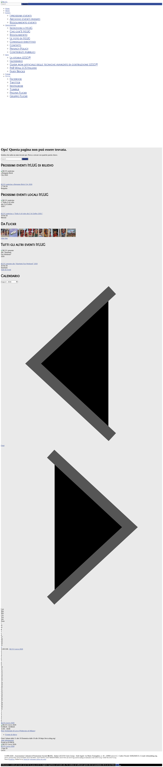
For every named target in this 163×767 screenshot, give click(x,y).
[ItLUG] (4, 2)
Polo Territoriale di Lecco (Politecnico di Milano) (18, 731)
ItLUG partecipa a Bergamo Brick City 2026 (16, 184)
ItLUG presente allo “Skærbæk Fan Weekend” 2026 (19, 264)
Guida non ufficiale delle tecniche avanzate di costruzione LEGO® (54, 64)
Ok (117, 765)
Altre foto (4, 238)
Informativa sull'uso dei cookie (38, 759)
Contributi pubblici (22, 52)
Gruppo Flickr (18, 96)
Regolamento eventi (23, 22)
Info (7, 55)
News (7, 11)
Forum (7, 74)
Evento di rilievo (11, 735)
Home (7, 9)
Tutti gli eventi (6, 270)
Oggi (2, 446)
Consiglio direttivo (23, 41)
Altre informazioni (7, 740)
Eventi (7, 13)
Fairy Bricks (17, 71)
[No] (120, 765)
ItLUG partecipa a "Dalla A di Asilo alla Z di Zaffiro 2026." (22, 214)
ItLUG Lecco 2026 (16, 649)
